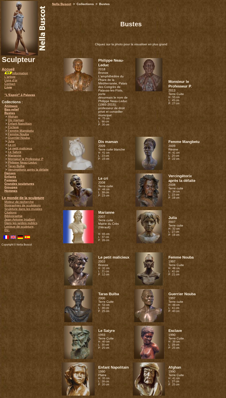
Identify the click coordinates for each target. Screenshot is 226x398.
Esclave (13, 127)
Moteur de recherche (19, 202)
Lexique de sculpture (19, 226)
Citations (10, 212)
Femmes (10, 180)
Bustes (9, 113)
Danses (10, 173)
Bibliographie (13, 216)
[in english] (13, 238)
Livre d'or (10, 80)
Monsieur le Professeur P (25, 159)
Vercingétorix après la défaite (28, 169)
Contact (9, 84)
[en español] (27, 238)
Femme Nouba (18, 134)
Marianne (14, 155)
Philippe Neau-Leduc (22, 162)
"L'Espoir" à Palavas (19, 95)
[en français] (6, 238)
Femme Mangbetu (21, 130)
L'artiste (9, 76)
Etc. (7, 230)
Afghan (13, 116)
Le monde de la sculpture (23, 198)
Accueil (8, 69)
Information (20, 73)
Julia (11, 141)
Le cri (12, 145)
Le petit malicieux (20, 148)
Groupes (10, 187)
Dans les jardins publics (20, 223)
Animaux (11, 106)
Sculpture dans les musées (23, 209)
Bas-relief (11, 109)
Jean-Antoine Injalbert (19, 219)
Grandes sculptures (19, 183)
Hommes (10, 190)
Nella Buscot (61, 4)
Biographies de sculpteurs (22, 205)
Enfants (10, 176)
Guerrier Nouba (19, 137)
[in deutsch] (20, 238)
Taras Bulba (16, 166)
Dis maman (16, 120)
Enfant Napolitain (20, 123)
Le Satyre (14, 152)
